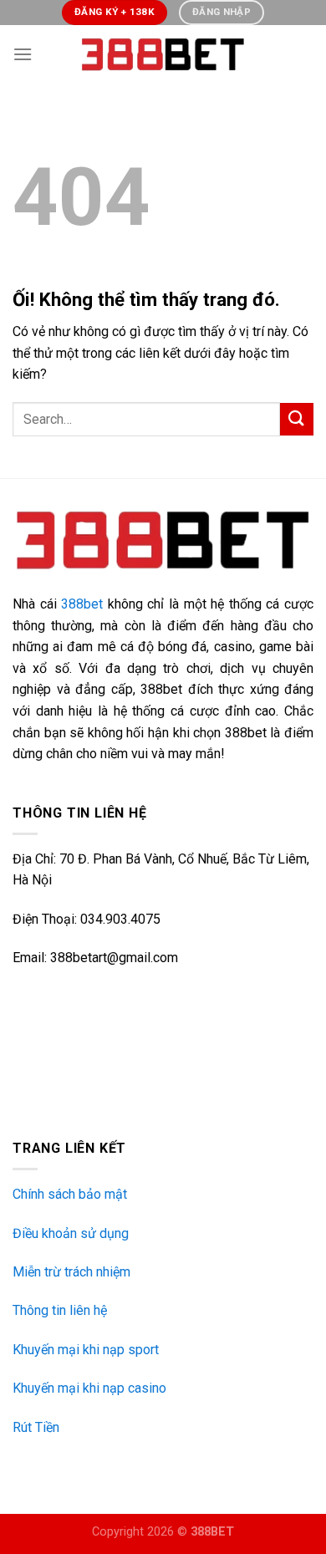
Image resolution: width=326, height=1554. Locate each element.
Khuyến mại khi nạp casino (89, 1388)
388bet (82, 604)
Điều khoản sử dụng (71, 1233)
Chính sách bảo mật (70, 1194)
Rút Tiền (36, 1427)
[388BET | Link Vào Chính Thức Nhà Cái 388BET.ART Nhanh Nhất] (163, 54)
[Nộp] (296, 419)
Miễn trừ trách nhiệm (71, 1272)
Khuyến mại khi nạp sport (86, 1350)
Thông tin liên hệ (60, 1310)
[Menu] (23, 53)
